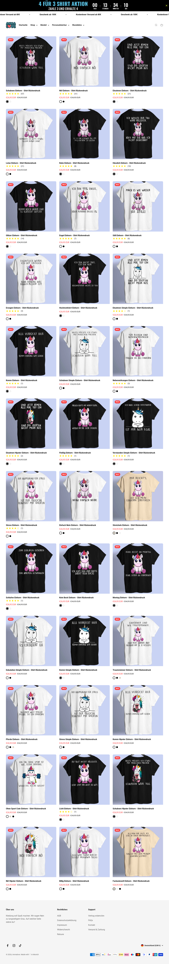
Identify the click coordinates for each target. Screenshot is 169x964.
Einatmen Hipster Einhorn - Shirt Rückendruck (26, 453)
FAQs (90, 920)
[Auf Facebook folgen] (7, 945)
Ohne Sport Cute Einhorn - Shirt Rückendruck (26, 808)
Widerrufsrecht (63, 929)
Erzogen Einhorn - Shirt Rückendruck (22, 308)
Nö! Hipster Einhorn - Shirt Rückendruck (23, 881)
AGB (59, 916)
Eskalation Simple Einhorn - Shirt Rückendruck (26, 670)
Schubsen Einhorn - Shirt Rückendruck (23, 90)
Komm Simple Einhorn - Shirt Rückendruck (78, 670)
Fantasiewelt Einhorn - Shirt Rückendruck (131, 881)
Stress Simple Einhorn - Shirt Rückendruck (78, 739)
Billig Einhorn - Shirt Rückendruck (74, 881)
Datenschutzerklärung (66, 920)
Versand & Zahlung (96, 929)
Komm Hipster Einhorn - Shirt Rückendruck (132, 739)
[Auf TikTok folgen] (20, 945)
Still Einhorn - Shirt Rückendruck (127, 235)
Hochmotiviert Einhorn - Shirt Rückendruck (78, 308)
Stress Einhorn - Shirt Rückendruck (21, 525)
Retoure (60, 934)
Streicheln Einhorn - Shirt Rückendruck (130, 525)
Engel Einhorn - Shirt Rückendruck (74, 235)
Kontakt (91, 925)
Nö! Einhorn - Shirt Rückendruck (73, 90)
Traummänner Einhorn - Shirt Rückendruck (132, 670)
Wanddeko (77, 25)
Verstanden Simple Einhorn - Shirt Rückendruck (134, 453)
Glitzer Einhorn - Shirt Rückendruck (21, 235)
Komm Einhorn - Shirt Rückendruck (21, 380)
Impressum (62, 925)
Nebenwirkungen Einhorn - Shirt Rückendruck (133, 380)
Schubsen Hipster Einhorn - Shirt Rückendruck (133, 808)
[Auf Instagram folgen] (14, 945)
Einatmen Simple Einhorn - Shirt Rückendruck (133, 308)
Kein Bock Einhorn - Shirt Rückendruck (76, 597)
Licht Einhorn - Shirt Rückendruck (74, 808)
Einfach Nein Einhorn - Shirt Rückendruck (77, 525)
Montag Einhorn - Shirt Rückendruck (129, 597)
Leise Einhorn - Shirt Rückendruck (21, 163)
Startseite (23, 25)
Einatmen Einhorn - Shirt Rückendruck (130, 90)
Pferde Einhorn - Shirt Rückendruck (21, 739)
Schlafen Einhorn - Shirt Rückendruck (22, 597)
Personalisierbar (59, 25)
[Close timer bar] (167, 6)
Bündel (43, 25)
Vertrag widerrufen (96, 916)
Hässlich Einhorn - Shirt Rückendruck (129, 163)
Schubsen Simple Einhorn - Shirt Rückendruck (79, 380)
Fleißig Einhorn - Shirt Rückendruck (75, 453)
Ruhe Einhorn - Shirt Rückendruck (74, 163)
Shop (32, 25)
